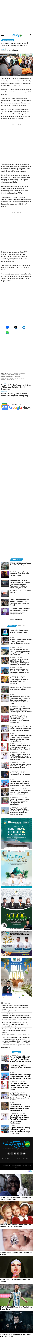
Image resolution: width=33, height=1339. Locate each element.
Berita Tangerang (19, 373)
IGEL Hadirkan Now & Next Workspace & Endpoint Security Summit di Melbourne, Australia (14, 1030)
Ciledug (4, 374)
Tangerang (17, 376)
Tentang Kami (5, 1158)
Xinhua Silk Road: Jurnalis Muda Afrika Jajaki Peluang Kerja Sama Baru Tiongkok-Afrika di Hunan (15, 1007)
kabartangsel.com (13, 50)
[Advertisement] (16, 16)
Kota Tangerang (7, 376)
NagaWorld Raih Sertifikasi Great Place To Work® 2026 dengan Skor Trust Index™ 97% (15, 1023)
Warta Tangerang (8, 379)
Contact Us (16, 1158)
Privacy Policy (27, 1158)
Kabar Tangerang (14, 374)
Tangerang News (7, 378)
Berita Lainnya (5, 1047)
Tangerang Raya (20, 378)
